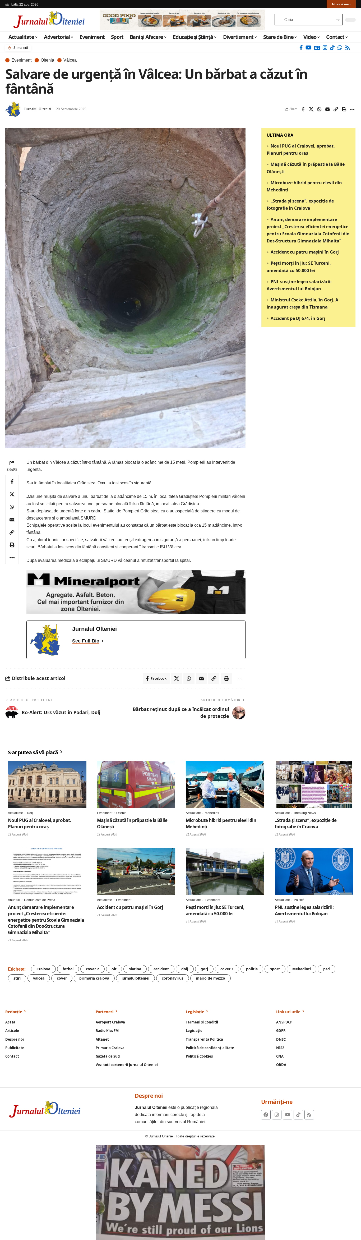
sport (275, 968)
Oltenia (47, 60)
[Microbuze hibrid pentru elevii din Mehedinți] (225, 784)
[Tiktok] (298, 1114)
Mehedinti (301, 968)
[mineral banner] (136, 592)
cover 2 (92, 968)
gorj (204, 968)
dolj (184, 968)
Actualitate (15, 813)
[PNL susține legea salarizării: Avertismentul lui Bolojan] (314, 871)
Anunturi (14, 900)
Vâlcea (70, 60)
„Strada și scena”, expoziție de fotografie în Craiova (306, 823)
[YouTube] (308, 47)
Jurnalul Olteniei (37, 109)
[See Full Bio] (102, 641)
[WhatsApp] (340, 47)
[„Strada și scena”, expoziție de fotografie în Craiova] (314, 784)
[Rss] (347, 47)
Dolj (30, 813)
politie (252, 968)
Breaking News (305, 813)
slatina (135, 968)
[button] (335, 109)
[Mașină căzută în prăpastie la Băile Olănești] (136, 784)
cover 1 (227, 968)
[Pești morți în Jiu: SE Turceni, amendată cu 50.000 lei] (225, 871)
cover (62, 978)
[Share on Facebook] (303, 109)
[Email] (327, 109)
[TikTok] (332, 47)
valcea (38, 978)
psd (326, 968)
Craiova (43, 968)
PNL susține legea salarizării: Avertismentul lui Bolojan (304, 910)
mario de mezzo (210, 978)
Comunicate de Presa (39, 900)
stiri (17, 978)
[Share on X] (311, 109)
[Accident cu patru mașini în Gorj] (136, 871)
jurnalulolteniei (135, 978)
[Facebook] (301, 47)
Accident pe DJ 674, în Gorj (298, 318)
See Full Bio (85, 641)
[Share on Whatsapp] (319, 109)
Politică (299, 900)
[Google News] (317, 47)
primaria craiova (94, 978)
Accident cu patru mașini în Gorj (305, 252)
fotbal (68, 968)
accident (161, 968)
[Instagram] (325, 47)
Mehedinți (212, 813)
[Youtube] (287, 1114)
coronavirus (172, 978)
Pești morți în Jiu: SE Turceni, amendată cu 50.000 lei (215, 910)
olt (114, 968)
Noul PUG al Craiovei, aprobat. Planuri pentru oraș (39, 823)
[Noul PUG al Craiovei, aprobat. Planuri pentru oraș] (47, 784)
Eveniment (21, 60)
